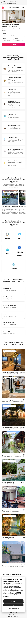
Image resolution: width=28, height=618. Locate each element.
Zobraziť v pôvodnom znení (9, 3)
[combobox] (13, 35)
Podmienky (16, 616)
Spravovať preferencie (13, 608)
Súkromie (10, 616)
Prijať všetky (13, 601)
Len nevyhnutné (13, 605)
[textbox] (7, 40)
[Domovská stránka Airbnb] (3, 7)
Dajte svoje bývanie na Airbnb (16, 7)
